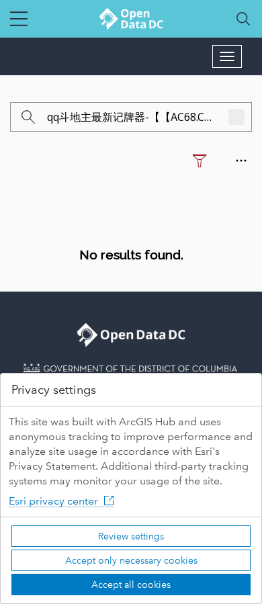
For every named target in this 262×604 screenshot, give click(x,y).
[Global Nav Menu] (19, 19)
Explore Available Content (131, 284)
